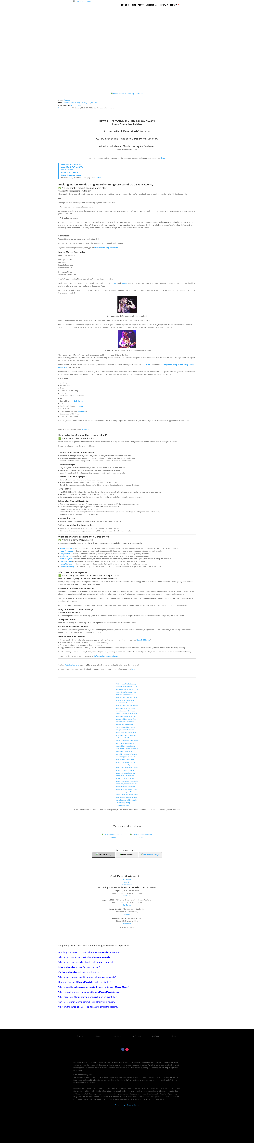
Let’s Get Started (143, 640)
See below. (144, 131)
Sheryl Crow (167, 365)
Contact (173, 5)
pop (112, 283)
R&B (115, 283)
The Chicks (146, 365)
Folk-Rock (94, 103)
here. (163, 158)
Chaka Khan (63, 367)
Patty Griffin (189, 365)
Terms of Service (133, 1105)
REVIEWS (97, 178)
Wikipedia (85, 429)
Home (133, 5)
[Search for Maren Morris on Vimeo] (141, 837)
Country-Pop (85, 103)
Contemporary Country (71, 103)
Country (67, 100)
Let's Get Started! (160, 67)
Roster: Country (67, 170)
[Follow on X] (131, 1049)
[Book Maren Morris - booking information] (127, 339)
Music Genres (151, 5)
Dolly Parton (178, 365)
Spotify (108, 855)
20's (79, 105)
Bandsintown (127, 879)
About (140, 5)
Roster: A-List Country (69, 172)
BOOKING (125, 5)
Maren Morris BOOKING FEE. (72, 164)
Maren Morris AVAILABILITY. (72, 167)
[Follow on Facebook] (122, 1049)
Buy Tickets (127, 896)
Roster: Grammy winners (71, 175)
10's (75, 105)
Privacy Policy (120, 1105)
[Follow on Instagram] (127, 1049)
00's (71, 105)
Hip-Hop (124, 283)
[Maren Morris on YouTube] (113, 837)
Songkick (127, 882)
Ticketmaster (127, 885)
